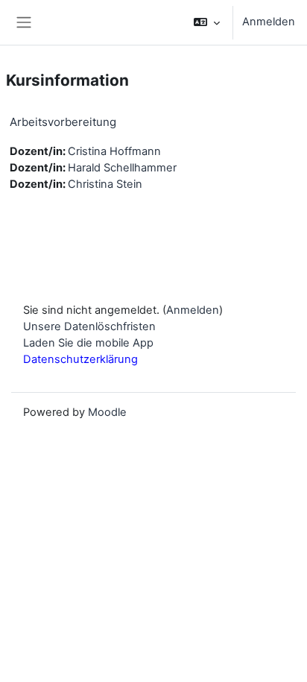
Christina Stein (105, 184)
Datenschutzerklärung (80, 359)
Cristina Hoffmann (114, 151)
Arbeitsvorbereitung (63, 122)
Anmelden (268, 21)
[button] (207, 22)
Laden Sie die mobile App (88, 343)
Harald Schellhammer (122, 167)
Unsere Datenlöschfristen (89, 326)
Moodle (107, 412)
